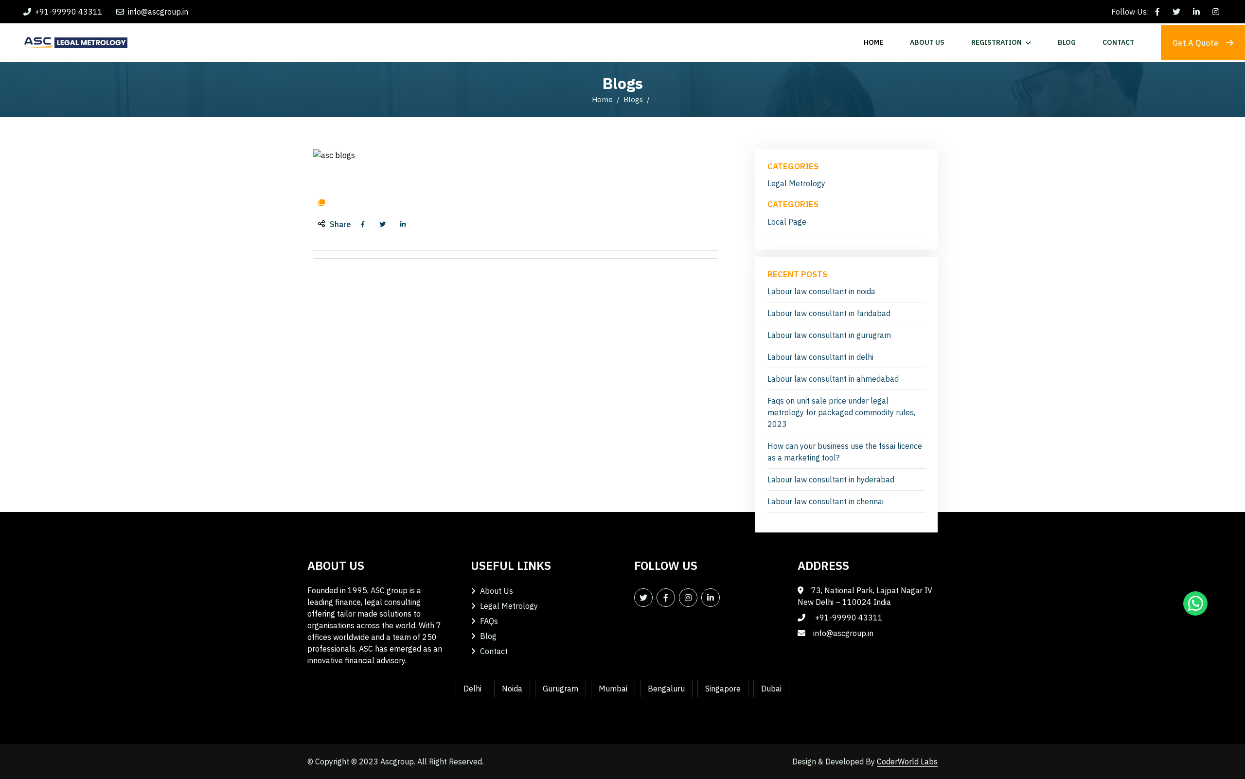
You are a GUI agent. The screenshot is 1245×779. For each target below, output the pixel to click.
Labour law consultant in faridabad (828, 313)
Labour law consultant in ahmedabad (833, 379)
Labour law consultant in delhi (820, 357)
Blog (488, 636)
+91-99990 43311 (69, 12)
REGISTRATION (996, 42)
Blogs (633, 99)
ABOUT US (927, 42)
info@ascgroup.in (158, 12)
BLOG (1067, 42)
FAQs (489, 621)
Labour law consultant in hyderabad (830, 479)
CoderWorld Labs (907, 761)
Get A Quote (1196, 43)
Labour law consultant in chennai (825, 501)
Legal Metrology (796, 183)
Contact (494, 651)
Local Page (786, 222)
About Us (496, 591)
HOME (873, 42)
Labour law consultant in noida (821, 291)
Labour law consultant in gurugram (829, 335)
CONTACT (1118, 42)
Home (602, 99)
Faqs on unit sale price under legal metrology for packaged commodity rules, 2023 (841, 412)
